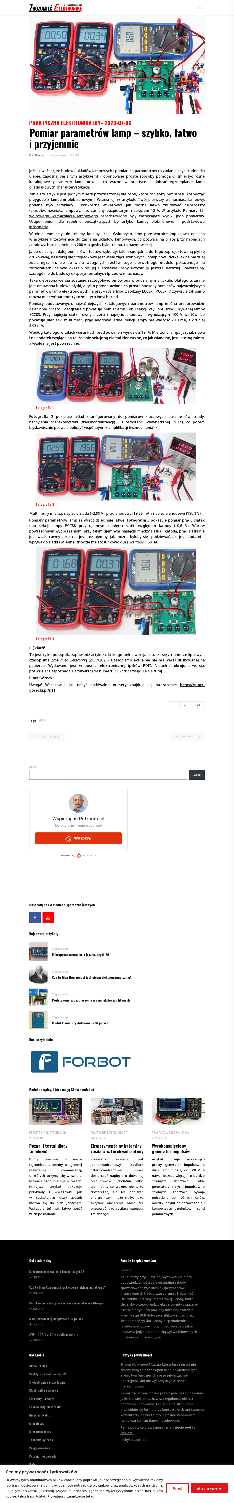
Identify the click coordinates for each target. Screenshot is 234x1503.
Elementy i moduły (41, 1398)
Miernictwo (36, 1423)
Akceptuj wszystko (209, 1488)
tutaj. (90, 1496)
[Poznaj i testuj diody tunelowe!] (55, 1111)
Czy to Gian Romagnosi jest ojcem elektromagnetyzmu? (92, 977)
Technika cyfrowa (41, 1439)
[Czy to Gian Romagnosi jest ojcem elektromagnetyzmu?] (38, 974)
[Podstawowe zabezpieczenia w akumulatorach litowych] (38, 997)
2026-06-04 (98, 1138)
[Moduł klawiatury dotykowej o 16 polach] (38, 1020)
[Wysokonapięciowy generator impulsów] (178, 1111)
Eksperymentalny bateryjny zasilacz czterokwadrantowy (117, 1148)
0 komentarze (58, 155)
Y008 (42, 720)
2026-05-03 (159, 1138)
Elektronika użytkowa (43, 1390)
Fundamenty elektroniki (45, 1406)
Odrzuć (177, 1488)
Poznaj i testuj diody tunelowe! (48, 1148)
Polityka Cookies (133, 1439)
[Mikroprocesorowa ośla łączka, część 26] (38, 951)
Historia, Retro (39, 1415)
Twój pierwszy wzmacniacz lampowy (171, 199)
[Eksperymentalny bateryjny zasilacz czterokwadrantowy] (117, 1111)
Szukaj (33, 767)
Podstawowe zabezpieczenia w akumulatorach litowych (91, 1000)
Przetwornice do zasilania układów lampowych (92, 239)
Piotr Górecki (36, 155)
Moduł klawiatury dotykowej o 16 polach (80, 1022)
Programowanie (39, 1447)
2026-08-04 (36, 1138)
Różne (33, 1464)
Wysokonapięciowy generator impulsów (171, 1148)
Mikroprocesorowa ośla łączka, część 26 (80, 954)
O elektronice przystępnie (47, 1382)
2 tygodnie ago (60, 948)
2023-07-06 (117, 122)
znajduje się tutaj (147, 671)
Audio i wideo (38, 1365)
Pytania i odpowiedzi (43, 1456)
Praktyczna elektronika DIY (65, 122)
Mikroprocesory (40, 1431)
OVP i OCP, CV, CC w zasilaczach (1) (53, 1334)
